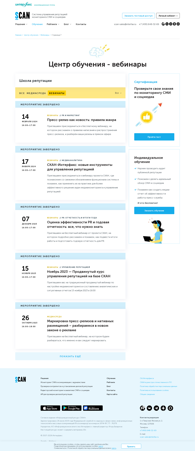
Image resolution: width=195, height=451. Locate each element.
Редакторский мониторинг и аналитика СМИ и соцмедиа (65, 390)
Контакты (81, 24)
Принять (131, 446)
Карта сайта (112, 394)
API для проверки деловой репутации (56, 394)
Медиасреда (36, 93)
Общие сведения (147, 394)
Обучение (37, 24)
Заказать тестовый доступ (138, 16)
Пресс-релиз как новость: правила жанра (81, 119)
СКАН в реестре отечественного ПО (156, 382)
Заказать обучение (154, 210)
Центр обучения (31, 35)
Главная (18, 35)
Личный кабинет (167, 16)
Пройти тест (154, 137)
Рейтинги (52, 24)
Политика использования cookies (154, 390)
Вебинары (45, 35)
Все (22, 93)
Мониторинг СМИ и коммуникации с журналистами (63, 382)
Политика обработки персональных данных (158, 386)
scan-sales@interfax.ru (149, 437)
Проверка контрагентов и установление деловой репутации (67, 386)
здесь (100, 446)
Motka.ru (52, 441)
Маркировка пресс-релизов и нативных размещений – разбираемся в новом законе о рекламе (80, 325)
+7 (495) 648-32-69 (148, 430)
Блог (66, 24)
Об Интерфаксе (147, 378)
